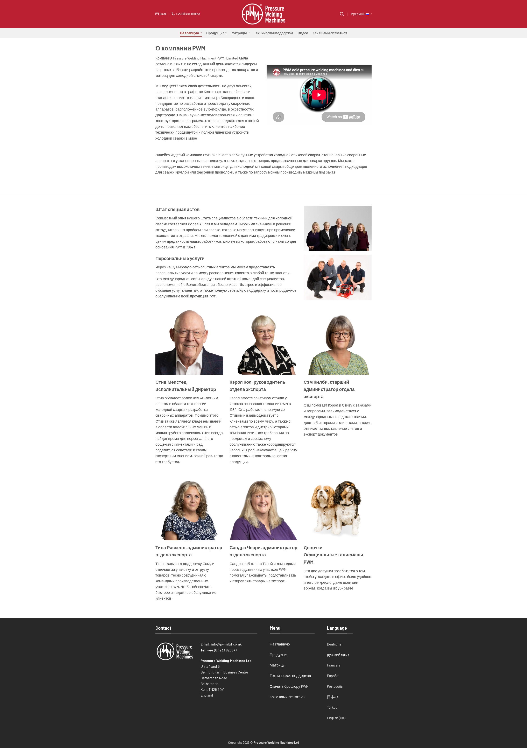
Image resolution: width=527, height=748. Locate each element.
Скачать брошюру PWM (289, 686)
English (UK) (336, 717)
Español (333, 675)
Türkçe (332, 707)
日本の (332, 696)
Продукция (215, 33)
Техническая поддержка (273, 33)
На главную (189, 33)
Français (333, 665)
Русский (358, 14)
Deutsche (334, 644)
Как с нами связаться (330, 33)
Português (335, 686)
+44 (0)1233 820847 (222, 650)
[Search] (342, 14)
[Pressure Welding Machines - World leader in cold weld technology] (263, 14)
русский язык (338, 654)
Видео (303, 33)
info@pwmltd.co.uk (226, 644)
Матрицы (239, 33)
